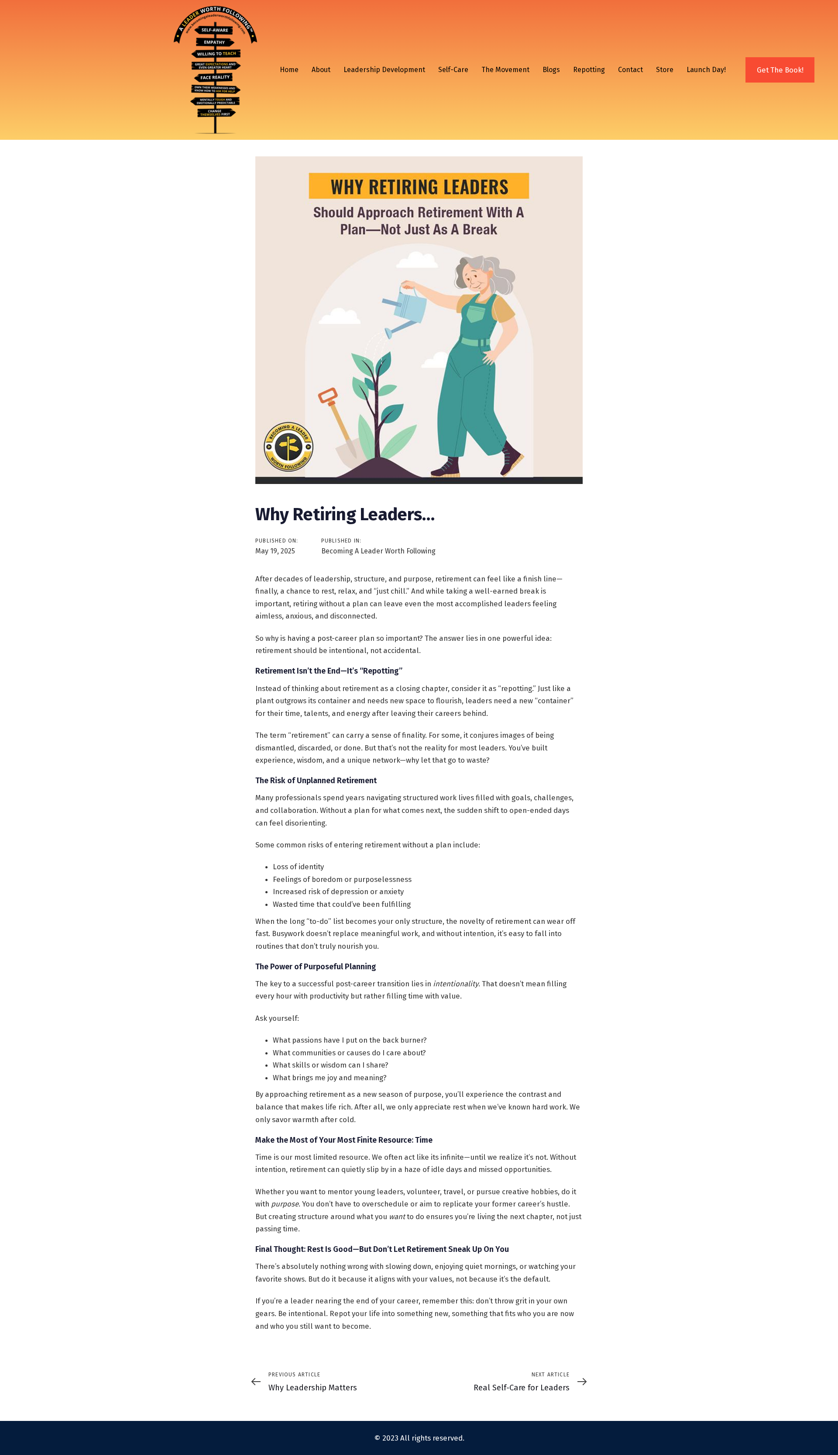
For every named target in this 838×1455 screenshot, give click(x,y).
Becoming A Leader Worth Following (378, 551)
